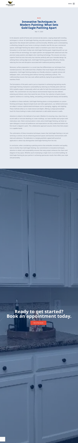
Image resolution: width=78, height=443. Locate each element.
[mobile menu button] (74, 3)
